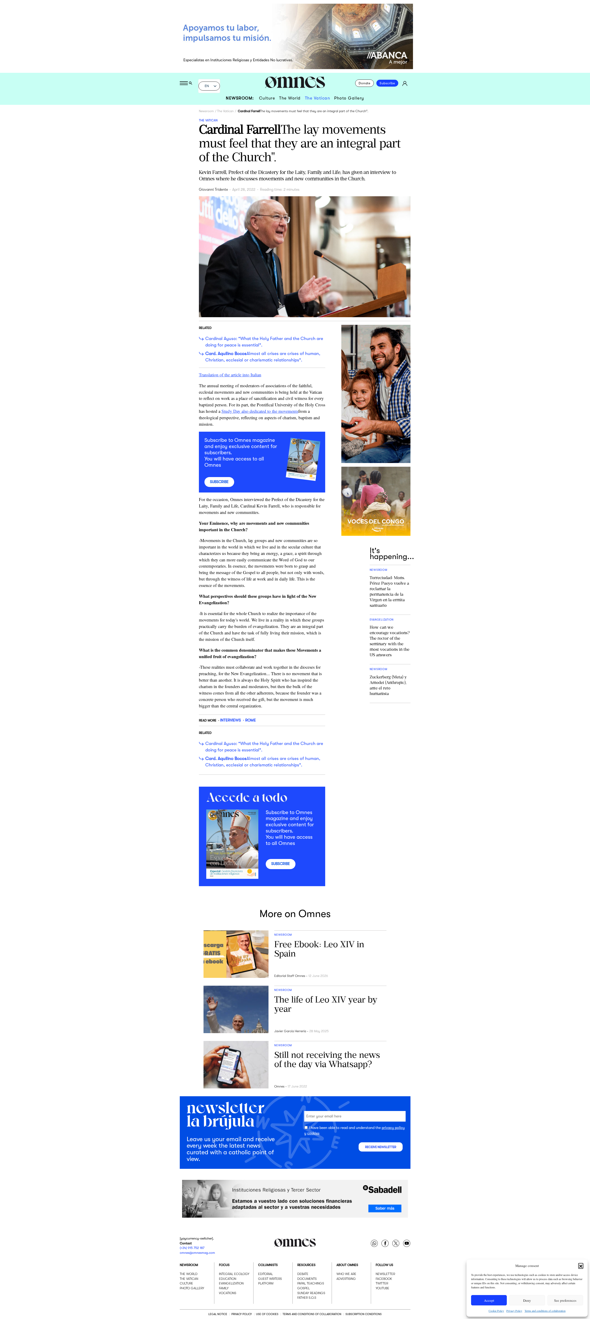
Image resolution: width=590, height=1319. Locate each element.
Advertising (346, 1279)
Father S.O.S (306, 1297)
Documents (307, 1279)
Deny (527, 1300)
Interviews (230, 720)
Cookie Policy (496, 1311)
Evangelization (231, 1283)
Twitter (382, 1283)
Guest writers (270, 1279)
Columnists (268, 1265)
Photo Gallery (349, 98)
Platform (265, 1283)
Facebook (384, 1279)
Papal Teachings (310, 1283)
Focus (224, 1265)
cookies (313, 1133)
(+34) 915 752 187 (192, 1248)
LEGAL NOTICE (217, 1314)
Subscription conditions (363, 1314)
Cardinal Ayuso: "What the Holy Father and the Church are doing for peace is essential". (264, 342)
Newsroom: (240, 98)
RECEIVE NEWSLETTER (380, 1147)
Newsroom (206, 111)
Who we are (346, 1274)
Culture (267, 98)
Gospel (303, 1288)
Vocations (227, 1293)
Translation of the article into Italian (230, 375)
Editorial (265, 1274)
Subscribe (387, 83)
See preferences (565, 1300)
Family (224, 1288)
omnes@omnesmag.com (197, 1252)
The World (290, 98)
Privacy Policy (514, 1311)
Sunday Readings (311, 1293)
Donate (364, 83)
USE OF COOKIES (267, 1314)
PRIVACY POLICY (241, 1314)
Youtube (382, 1288)
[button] (580, 1265)
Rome (250, 720)
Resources (306, 1265)
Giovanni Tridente (213, 190)
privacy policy (393, 1128)
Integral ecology (234, 1274)
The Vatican (317, 98)
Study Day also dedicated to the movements (259, 411)
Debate (302, 1274)
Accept (489, 1300)
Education (227, 1279)
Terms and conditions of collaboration (545, 1311)
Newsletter (385, 1274)
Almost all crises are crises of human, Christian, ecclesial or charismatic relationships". (262, 357)
